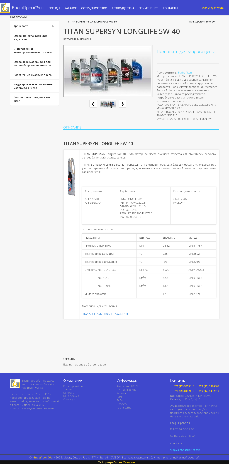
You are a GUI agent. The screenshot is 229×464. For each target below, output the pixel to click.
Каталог (121, 393)
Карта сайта (124, 407)
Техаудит (68, 389)
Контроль (68, 392)
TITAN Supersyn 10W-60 (200, 21)
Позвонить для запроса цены (186, 51)
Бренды (54, 8)
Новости (122, 404)
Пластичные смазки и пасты (32, 75)
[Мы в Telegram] (191, 443)
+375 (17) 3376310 (183, 386)
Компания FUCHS (127, 386)
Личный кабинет (127, 389)
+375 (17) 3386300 (208, 386)
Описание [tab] (72, 127)
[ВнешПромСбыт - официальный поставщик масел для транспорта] (15, 383)
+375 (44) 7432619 (208, 391)
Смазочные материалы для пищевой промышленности (32, 63)
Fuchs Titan (185, 72)
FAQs (120, 400)
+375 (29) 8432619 (183, 391)
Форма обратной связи (185, 450)
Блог (119, 397)
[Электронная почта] (217, 43)
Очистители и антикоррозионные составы (32, 50)
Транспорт (20, 26)
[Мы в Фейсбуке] (186, 443)
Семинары (69, 399)
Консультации (71, 395)
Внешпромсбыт (73, 386)
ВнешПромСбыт (44, 457)
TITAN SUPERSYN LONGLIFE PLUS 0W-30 (92, 21)
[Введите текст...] (196, 8)
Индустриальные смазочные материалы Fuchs (33, 86)
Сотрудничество (94, 8)
